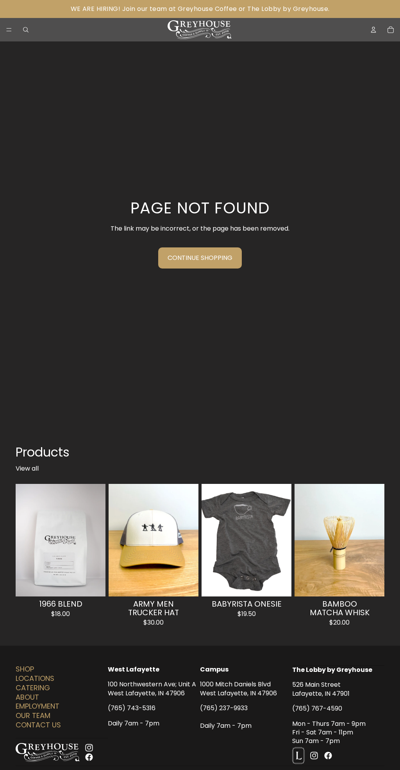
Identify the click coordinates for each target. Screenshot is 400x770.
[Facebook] (89, 757)
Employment (37, 706)
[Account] (373, 29)
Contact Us (38, 725)
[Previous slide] (117, 540)
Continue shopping (200, 257)
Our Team (33, 715)
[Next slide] (189, 540)
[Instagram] (89, 747)
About (27, 697)
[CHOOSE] (93, 584)
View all (27, 468)
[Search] (25, 29)
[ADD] (372, 584)
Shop (25, 669)
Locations (35, 678)
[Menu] (9, 30)
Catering (33, 688)
